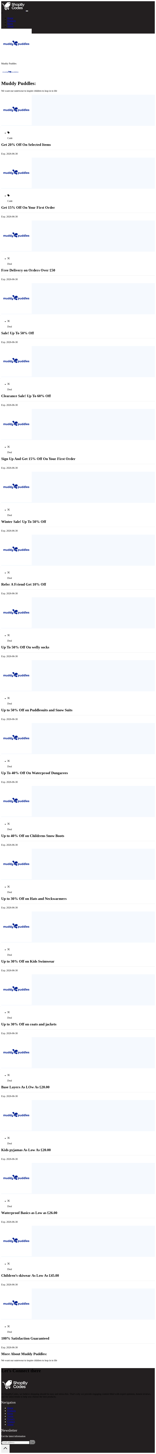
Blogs (10, 23)
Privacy (11, 1419)
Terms (10, 1416)
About (10, 26)
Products (11, 21)
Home (10, 18)
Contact (11, 1421)
